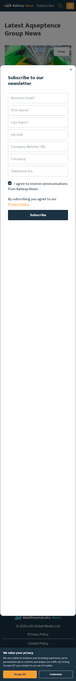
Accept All (20, 674)
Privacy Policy (18, 204)
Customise (56, 674)
